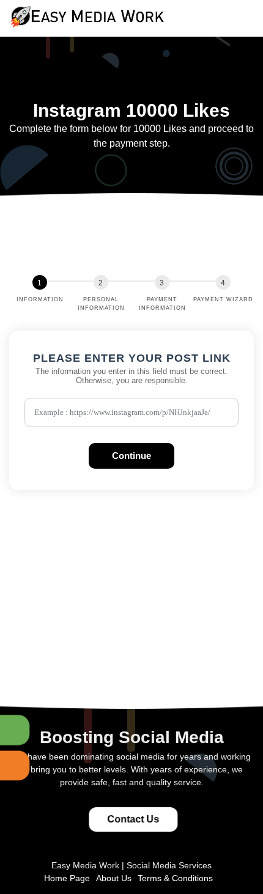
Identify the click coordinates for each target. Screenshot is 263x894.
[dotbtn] (254, 8)
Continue (131, 455)
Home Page (67, 878)
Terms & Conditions (175, 878)
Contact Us (134, 819)
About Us (114, 878)
